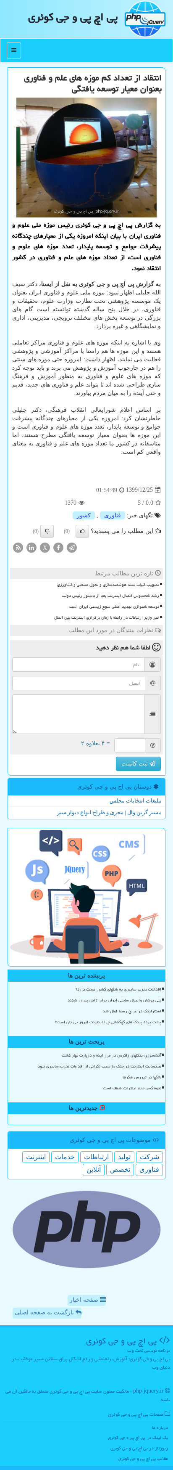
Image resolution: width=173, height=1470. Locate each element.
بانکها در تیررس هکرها (142, 1077)
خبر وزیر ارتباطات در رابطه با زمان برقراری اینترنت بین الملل (106, 617)
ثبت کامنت (135, 763)
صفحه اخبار (85, 1300)
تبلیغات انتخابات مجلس (136, 800)
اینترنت (36, 1156)
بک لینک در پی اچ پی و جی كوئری (138, 1437)
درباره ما (160, 1427)
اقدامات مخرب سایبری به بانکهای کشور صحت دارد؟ (118, 989)
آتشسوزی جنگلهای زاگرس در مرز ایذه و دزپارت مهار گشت (111, 1055)
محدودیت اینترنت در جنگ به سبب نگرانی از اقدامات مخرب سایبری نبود (99, 1066)
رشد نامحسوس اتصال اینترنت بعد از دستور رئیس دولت (110, 595)
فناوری (112, 515)
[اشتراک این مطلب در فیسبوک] (58, 547)
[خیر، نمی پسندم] (47, 531)
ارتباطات (96, 1156)
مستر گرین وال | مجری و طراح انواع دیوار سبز (109, 812)
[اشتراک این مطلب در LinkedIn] (31, 547)
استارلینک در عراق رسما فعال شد (132, 1011)
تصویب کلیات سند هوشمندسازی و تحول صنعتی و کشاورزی (108, 584)
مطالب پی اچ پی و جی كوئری (143, 1458)
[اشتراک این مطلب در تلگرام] (72, 547)
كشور (84, 515)
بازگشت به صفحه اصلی (45, 1312)
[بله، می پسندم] (82, 531)
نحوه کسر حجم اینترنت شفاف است (132, 1088)
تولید (124, 1156)
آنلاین (93, 1169)
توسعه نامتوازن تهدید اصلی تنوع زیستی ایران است (114, 606)
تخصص (120, 1169)
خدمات (65, 1156)
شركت (149, 1156)
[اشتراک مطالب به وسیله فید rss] (18, 547)
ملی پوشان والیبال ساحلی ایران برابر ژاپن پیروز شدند (114, 1000)
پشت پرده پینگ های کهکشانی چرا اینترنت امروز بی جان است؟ (108, 1022)
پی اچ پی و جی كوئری (73, 17)
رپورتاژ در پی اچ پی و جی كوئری (139, 1448)
